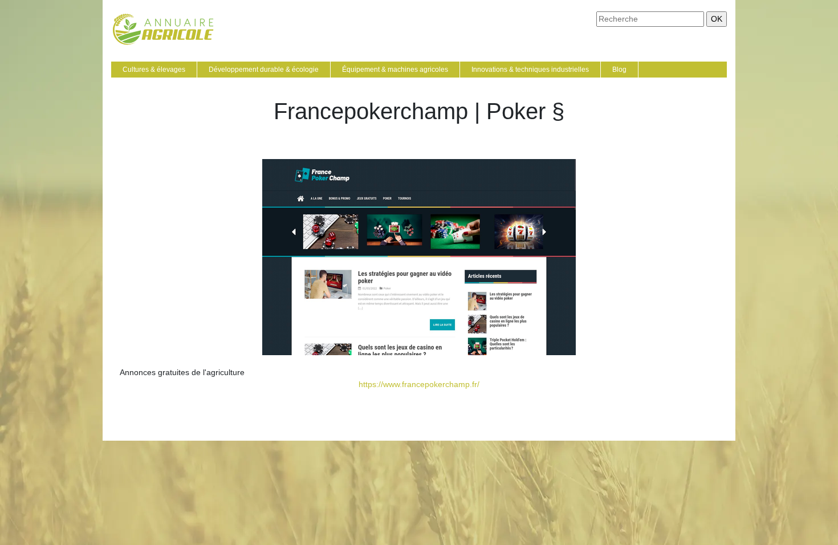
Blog (619, 70)
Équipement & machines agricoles (395, 70)
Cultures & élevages (154, 70)
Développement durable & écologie (264, 70)
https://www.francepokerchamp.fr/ (419, 384)
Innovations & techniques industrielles (530, 70)
